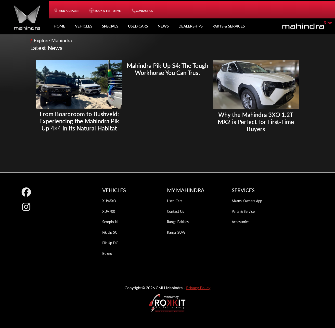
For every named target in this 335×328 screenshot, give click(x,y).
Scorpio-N (110, 222)
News (163, 26)
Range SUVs (176, 232)
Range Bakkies (178, 222)
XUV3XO (109, 201)
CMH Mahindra (27, 17)
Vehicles (83, 26)
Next (292, 89)
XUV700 (108, 212)
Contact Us (175, 212)
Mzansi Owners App (247, 201)
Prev (42, 89)
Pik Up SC (109, 232)
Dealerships (191, 26)
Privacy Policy (198, 288)
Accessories (240, 222)
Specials (110, 26)
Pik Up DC (110, 243)
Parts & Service (243, 212)
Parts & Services (228, 26)
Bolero (107, 254)
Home (59, 26)
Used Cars (138, 26)
